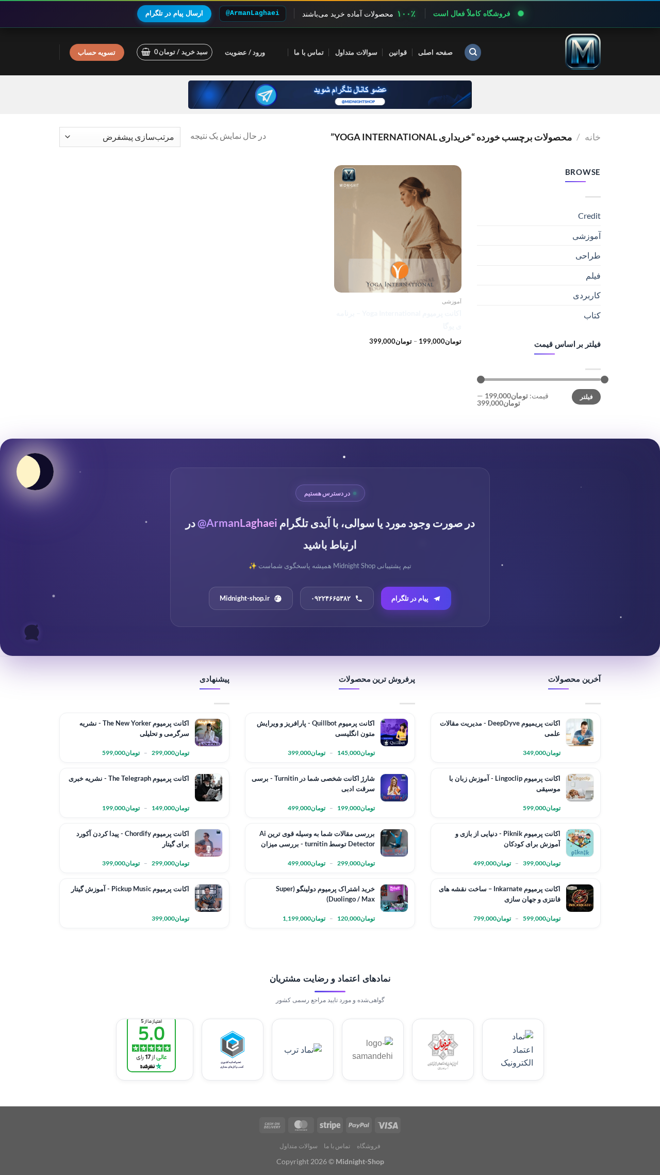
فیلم (593, 275)
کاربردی (587, 295)
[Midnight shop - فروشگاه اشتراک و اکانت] (549, 51)
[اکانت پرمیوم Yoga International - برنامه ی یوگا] (397, 229)
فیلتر (586, 396)
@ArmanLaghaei (252, 13)
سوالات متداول (356, 52)
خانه (593, 136)
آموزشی (586, 235)
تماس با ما (309, 52)
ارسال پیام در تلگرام (174, 13)
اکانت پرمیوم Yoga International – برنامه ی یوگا (398, 319)
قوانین (398, 52)
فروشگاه (369, 1146)
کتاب (592, 315)
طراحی (588, 255)
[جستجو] (473, 52)
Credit (589, 215)
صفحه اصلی (435, 52)
